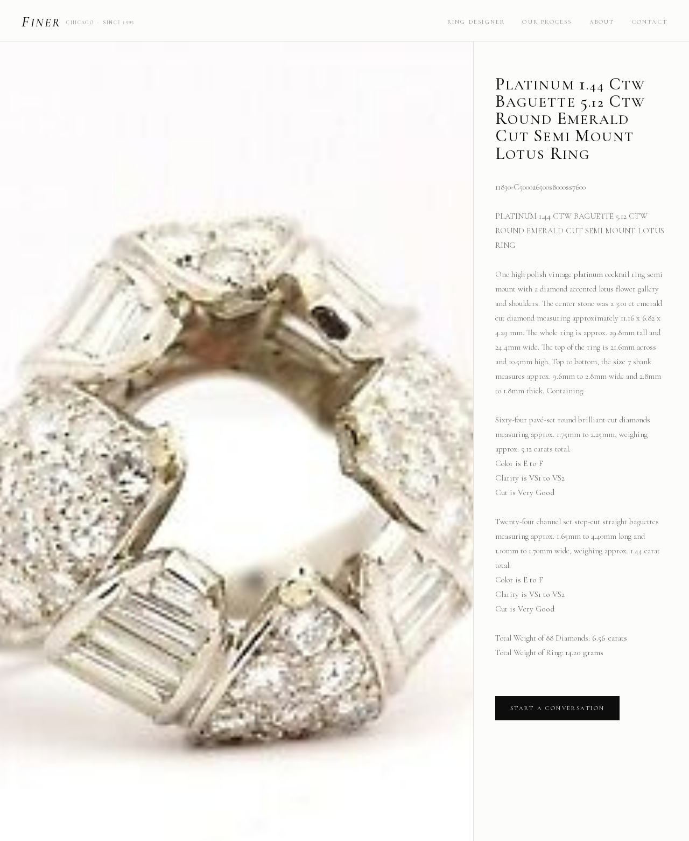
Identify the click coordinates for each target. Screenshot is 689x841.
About (602, 21)
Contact (649, 21)
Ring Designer (476, 21)
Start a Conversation (557, 708)
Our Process (547, 21)
